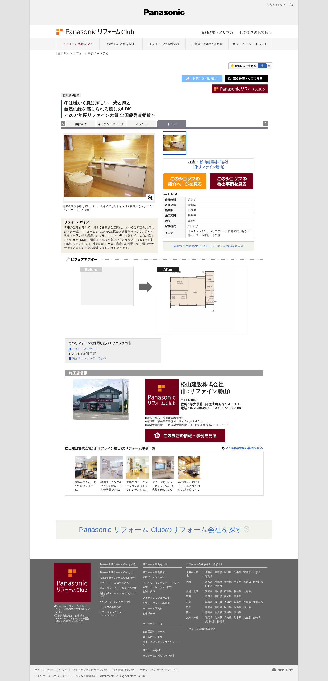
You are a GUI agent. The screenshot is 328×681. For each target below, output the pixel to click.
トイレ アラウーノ (85, 349)
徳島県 (208, 612)
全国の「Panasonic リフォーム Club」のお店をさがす (208, 246)
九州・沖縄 (192, 617)
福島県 (208, 576)
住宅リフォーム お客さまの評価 (118, 588)
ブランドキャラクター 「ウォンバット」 (112, 614)
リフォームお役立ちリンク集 (159, 655)
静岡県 (218, 596)
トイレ (153, 587)
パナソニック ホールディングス (159, 670)
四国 (188, 612)
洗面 (162, 587)
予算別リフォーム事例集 (156, 603)
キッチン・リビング (111, 124)
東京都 (247, 581)
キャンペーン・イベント (250, 44)
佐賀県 (218, 617)
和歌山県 (258, 601)
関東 (188, 581)
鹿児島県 (210, 621)
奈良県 (247, 601)
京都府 (218, 601)
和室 (169, 587)
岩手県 (237, 572)
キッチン (141, 124)
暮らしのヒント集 (152, 636)
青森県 (218, 572)
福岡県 (208, 617)
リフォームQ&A (151, 650)
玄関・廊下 (149, 591)
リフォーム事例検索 (86, 53)
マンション (158, 577)
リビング (174, 583)
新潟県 (208, 591)
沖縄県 (220, 621)
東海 (188, 596)
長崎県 (228, 617)
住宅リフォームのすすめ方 (114, 582)
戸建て (146, 577)
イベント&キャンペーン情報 (115, 601)
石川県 (228, 591)
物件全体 (81, 124)
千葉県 (237, 581)
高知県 (237, 612)
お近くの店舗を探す (121, 44)
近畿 (188, 601)
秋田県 (228, 572)
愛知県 (228, 596)
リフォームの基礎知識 (164, 44)
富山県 (218, 591)
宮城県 (247, 572)
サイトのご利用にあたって (51, 670)
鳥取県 (208, 607)
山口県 (247, 607)
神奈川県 (258, 581)
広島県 (237, 607)
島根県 (218, 607)
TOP (67, 53)
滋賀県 (208, 601)
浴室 (145, 587)
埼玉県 (228, 581)
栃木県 (218, 586)
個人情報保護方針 (123, 670)
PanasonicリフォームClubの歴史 (117, 577)
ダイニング (161, 583)
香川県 (218, 612)
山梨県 (208, 586)
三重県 (237, 596)
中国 (188, 607)
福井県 (237, 591)
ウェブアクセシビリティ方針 (89, 670)
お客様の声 (149, 613)
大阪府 (228, 601)
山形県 (256, 572)
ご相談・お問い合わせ (207, 44)
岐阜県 (208, 596)
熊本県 (237, 617)
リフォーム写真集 (152, 608)
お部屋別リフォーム (154, 631)
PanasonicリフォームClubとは (116, 572)
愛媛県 (228, 612)
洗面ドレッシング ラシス (89, 358)
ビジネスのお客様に (111, 607)
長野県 (247, 591)
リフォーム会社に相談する (201, 629)
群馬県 (218, 581)
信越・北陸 (192, 591)
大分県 (247, 617)
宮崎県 (256, 617)
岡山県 (228, 607)
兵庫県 (237, 601)
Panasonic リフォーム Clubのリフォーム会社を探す (161, 529)
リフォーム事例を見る (77, 44)
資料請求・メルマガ (217, 32)
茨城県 (208, 581)
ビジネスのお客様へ (256, 32)
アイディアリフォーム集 (156, 597)
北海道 (208, 572)
